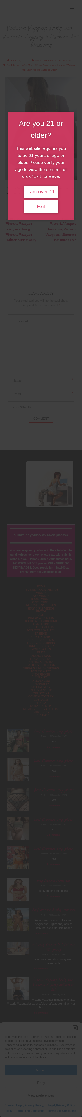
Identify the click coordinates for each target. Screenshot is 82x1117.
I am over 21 (41, 191)
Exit (41, 206)
